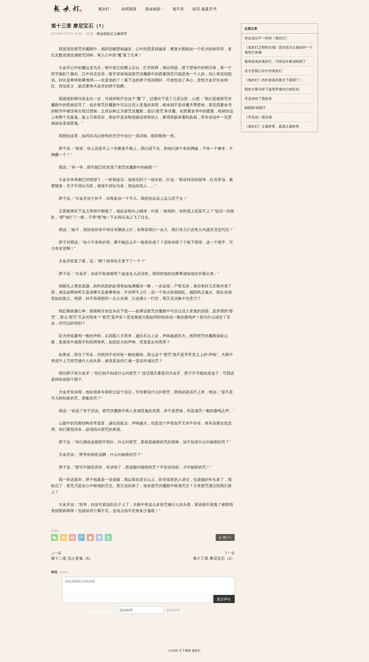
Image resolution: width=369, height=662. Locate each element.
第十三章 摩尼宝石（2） (214, 558)
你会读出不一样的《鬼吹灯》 (267, 37)
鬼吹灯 (104, 8)
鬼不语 (178, 8)
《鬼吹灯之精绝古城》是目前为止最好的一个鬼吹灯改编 (279, 49)
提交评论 (224, 598)
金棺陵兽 (129, 8)
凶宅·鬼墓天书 (204, 8)
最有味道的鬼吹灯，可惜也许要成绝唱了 (275, 61)
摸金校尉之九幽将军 (112, 33)
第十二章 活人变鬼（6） (72, 558)
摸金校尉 (153, 8)
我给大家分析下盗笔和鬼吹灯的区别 (272, 89)
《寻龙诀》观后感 (258, 116)
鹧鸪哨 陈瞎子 (255, 107)
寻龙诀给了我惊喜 (258, 98)
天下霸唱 (185, 650)
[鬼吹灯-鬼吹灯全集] (67, 8)
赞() (225, 537)
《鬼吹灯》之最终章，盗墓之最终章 (272, 126)
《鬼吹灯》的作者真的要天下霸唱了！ (274, 79)
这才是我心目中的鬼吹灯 (263, 70)
